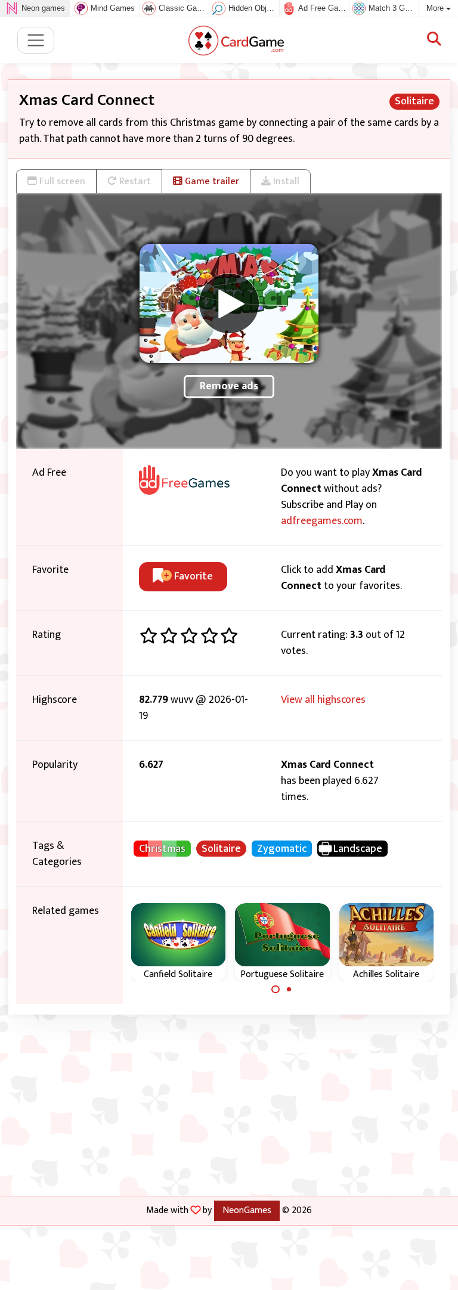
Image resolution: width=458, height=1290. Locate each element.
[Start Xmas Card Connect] (229, 303)
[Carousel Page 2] (289, 989)
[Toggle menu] (36, 40)
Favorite (192, 576)
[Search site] (434, 40)
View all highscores (323, 700)
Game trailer (210, 181)
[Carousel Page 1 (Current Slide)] (275, 989)
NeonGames (246, 1210)
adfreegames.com (322, 521)
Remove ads (229, 386)
